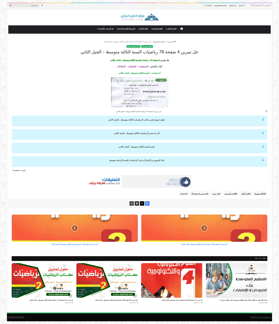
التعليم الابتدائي (171, 29)
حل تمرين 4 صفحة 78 (199, 193)
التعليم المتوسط (157, 29)
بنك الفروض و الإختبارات (106, 29)
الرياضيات (156, 73)
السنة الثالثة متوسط (134, 46)
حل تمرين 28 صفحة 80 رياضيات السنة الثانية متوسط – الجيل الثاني (116, 300)
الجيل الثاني (245, 193)
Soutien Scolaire (16, 316)
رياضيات (183, 193)
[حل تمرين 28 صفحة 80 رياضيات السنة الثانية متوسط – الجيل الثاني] (107, 280)
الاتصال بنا (208, 5)
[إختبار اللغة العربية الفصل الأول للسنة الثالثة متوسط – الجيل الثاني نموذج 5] (236, 280)
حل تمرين (215, 193)
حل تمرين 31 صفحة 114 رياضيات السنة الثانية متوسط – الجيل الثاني (51, 300)
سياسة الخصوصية (220, 5)
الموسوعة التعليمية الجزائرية (126, 29)
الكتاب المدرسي (230, 193)
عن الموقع (232, 5)
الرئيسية (242, 5)
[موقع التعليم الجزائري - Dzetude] (139, 17)
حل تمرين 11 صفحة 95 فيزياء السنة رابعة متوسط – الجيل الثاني (182, 300)
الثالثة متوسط (259, 193)
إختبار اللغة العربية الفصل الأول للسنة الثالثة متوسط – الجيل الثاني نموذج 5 (243, 300)
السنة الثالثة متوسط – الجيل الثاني (133, 73)
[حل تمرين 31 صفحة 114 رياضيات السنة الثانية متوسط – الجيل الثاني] (42, 280)
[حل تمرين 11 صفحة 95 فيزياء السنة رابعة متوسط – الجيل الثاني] (172, 280)
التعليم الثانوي (143, 29)
